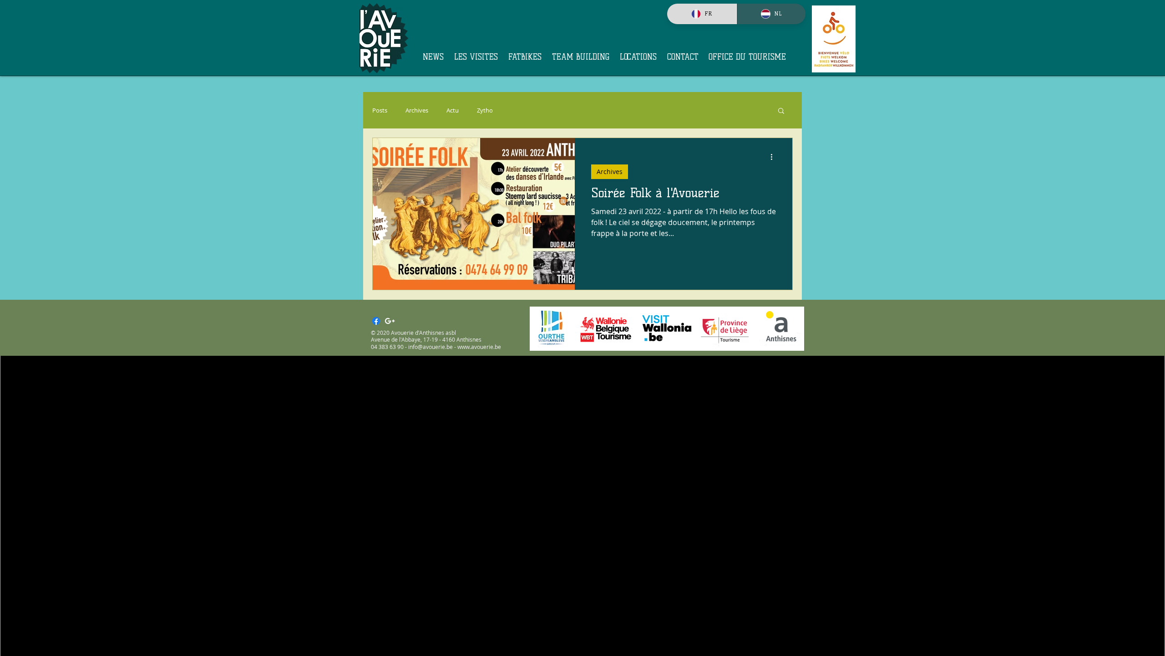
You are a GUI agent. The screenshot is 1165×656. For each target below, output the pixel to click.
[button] (781, 111)
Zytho (485, 110)
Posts (379, 110)
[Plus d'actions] (774, 156)
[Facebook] (376, 321)
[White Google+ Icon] (390, 321)
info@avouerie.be (430, 346)
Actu (452, 110)
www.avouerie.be (479, 346)
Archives (416, 110)
